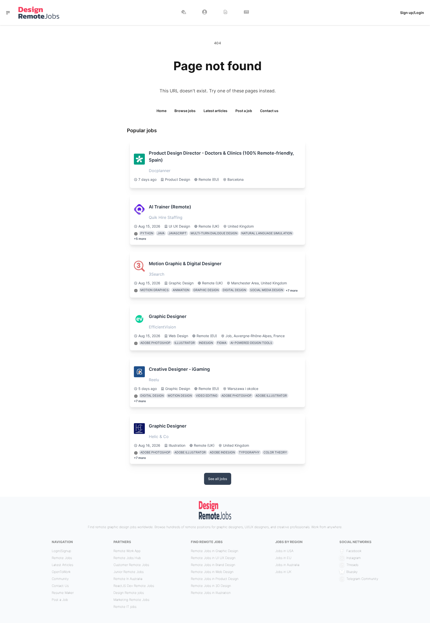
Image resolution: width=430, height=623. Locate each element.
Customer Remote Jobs (131, 565)
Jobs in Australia (287, 565)
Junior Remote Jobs (128, 572)
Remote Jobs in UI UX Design (213, 558)
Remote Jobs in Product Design (214, 579)
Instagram (353, 558)
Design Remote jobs (128, 593)
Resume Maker (63, 593)
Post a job (243, 111)
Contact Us (60, 586)
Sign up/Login (412, 12)
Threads (352, 565)
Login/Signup (61, 551)
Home (161, 111)
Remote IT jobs (124, 607)
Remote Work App (127, 551)
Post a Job (60, 600)
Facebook (353, 551)
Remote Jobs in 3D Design (211, 586)
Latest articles (215, 111)
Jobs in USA (284, 551)
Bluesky (352, 572)
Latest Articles (62, 565)
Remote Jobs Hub (127, 558)
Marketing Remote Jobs (131, 600)
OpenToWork (61, 572)
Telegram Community (362, 579)
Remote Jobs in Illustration (211, 593)
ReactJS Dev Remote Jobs (133, 586)
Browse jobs (185, 111)
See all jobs (217, 479)
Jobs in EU (283, 558)
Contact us (269, 111)
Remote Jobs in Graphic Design (214, 551)
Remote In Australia (127, 579)
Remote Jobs (62, 558)
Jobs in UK (283, 572)
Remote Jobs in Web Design (212, 572)
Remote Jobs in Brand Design (213, 565)
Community (60, 579)
